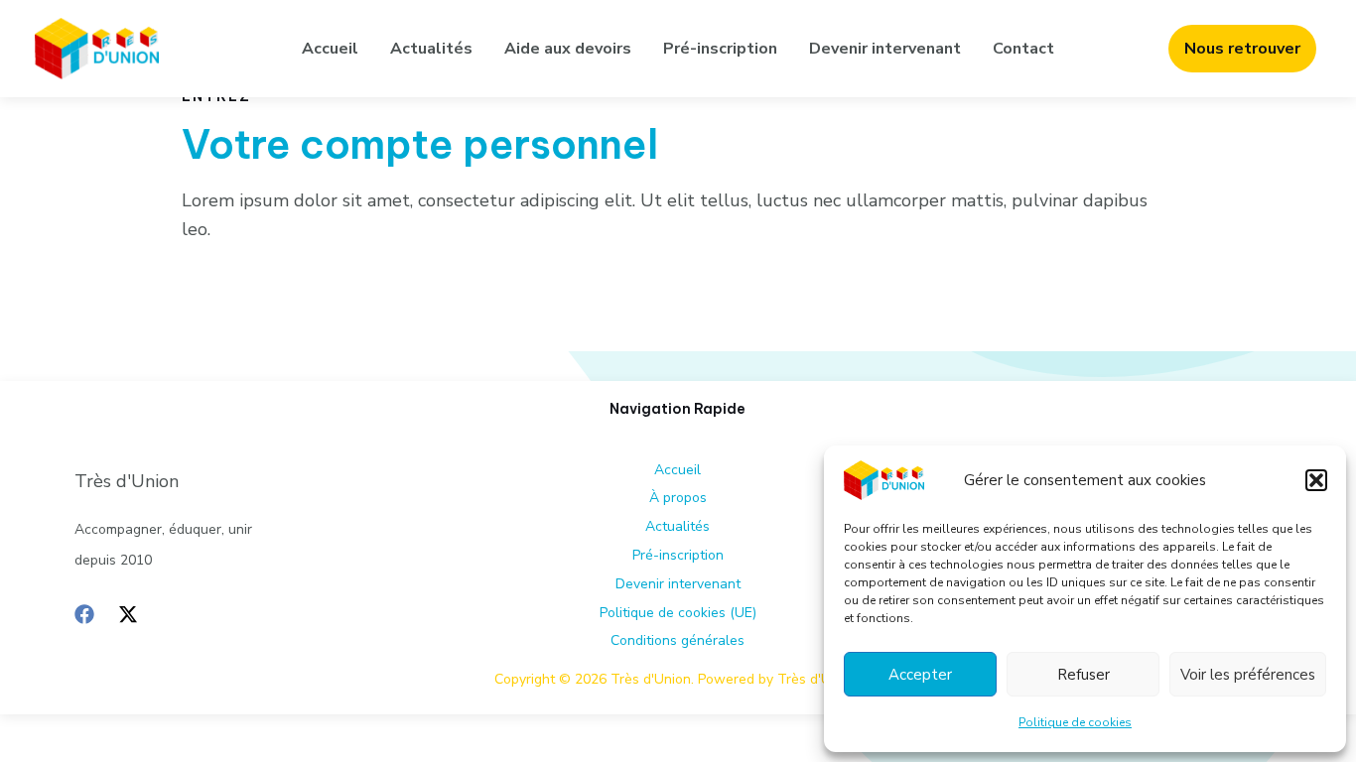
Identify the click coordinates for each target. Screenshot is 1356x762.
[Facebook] (84, 614)
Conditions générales (677, 640)
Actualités (431, 49)
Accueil (330, 49)
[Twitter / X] (128, 614)
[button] (1316, 480)
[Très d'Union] (884, 479)
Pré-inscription (720, 49)
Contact (1023, 49)
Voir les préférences (1247, 675)
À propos (678, 497)
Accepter (920, 675)
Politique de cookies (1075, 722)
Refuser (1083, 675)
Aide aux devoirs (567, 49)
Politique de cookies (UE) (678, 612)
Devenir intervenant (885, 49)
